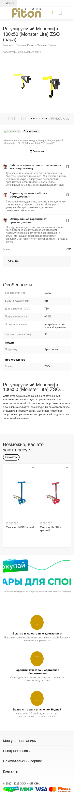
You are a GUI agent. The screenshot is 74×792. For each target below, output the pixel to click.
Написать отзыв (38, 118)
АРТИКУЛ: (56, 118)
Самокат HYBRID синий (20, 527)
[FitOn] (26, 12)
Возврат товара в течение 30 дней (37, 709)
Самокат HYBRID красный (50, 529)
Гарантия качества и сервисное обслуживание (37, 671)
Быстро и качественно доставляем (37, 633)
